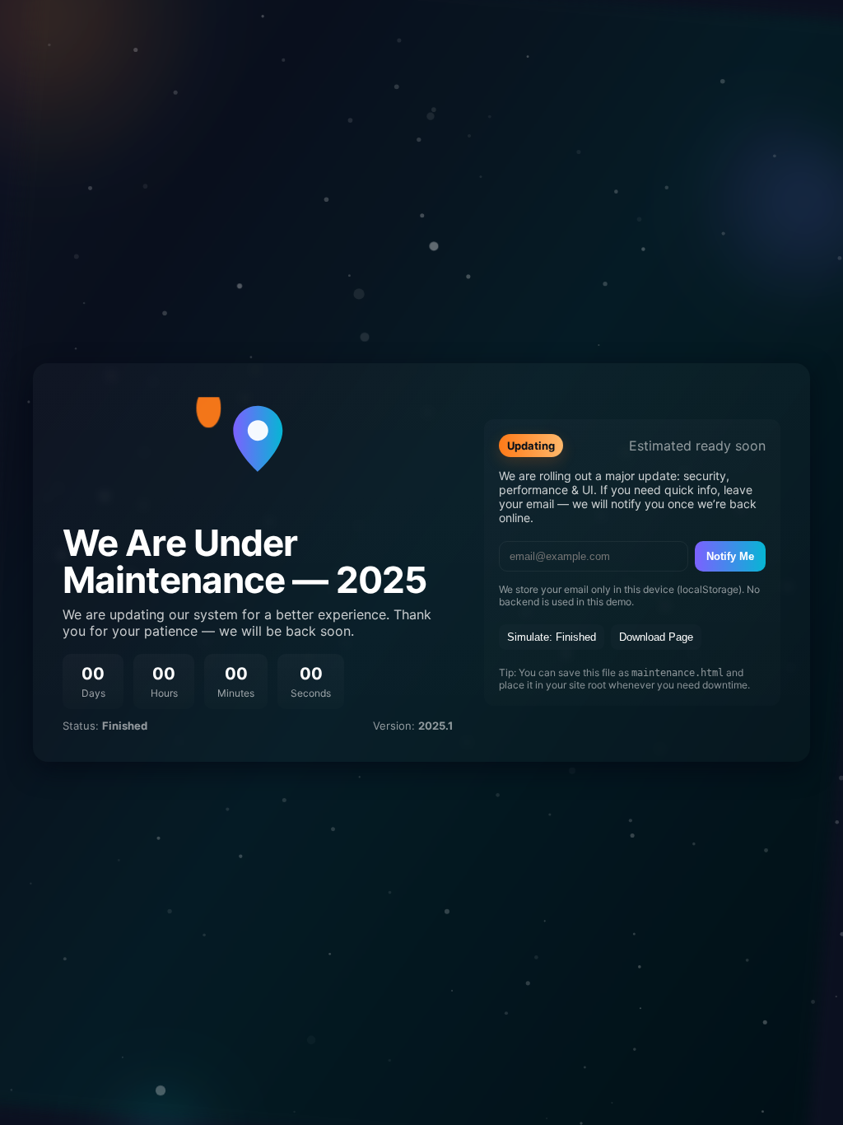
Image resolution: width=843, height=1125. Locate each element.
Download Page (656, 637)
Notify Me (730, 556)
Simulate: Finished (551, 637)
